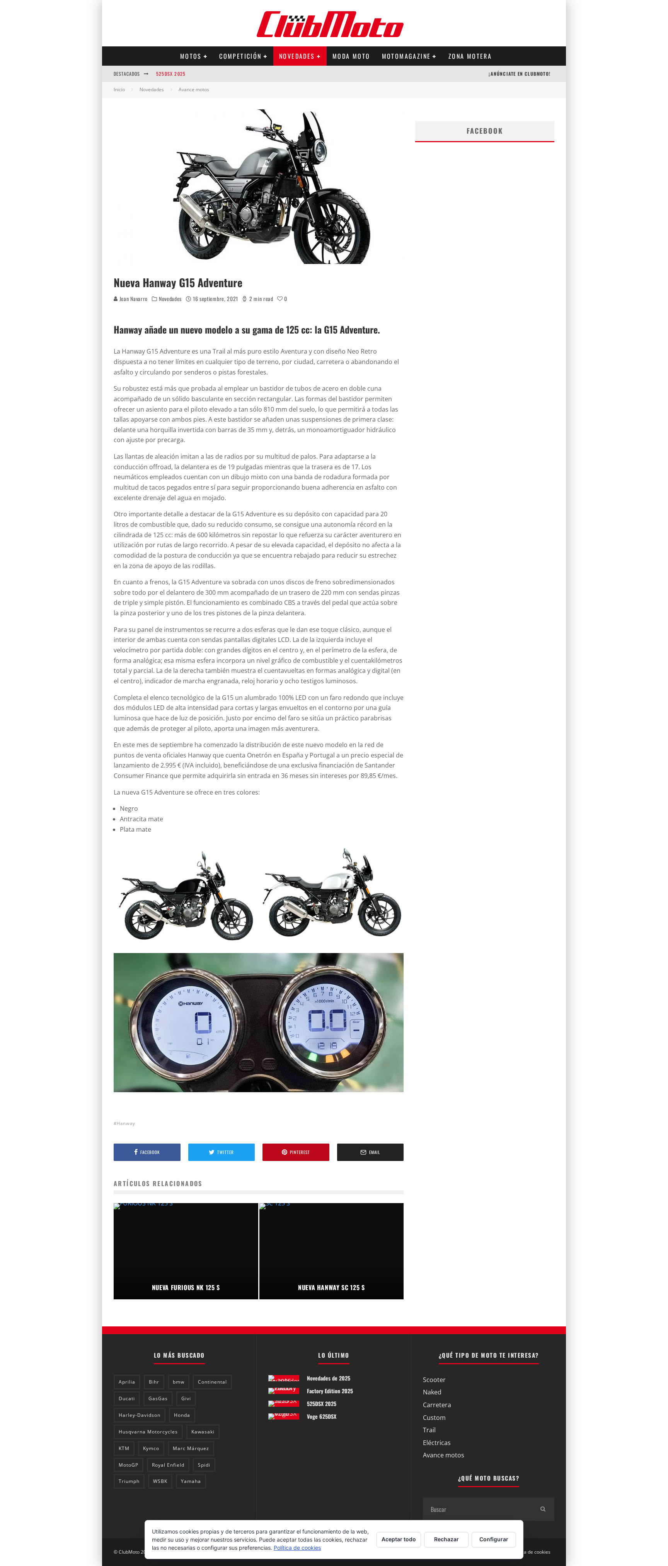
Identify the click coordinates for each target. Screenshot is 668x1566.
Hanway (126, 1123)
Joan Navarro (133, 298)
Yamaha (191, 1481)
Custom (434, 1417)
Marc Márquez (191, 1448)
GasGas (158, 1398)
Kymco (151, 1448)
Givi (186, 1398)
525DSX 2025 (171, 69)
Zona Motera (470, 56)
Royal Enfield (168, 1465)
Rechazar (446, 1539)
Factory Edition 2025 (330, 1391)
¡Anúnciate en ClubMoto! (519, 73)
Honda (182, 1415)
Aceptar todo (399, 1539)
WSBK (160, 1481)
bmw (178, 1382)
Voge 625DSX (321, 1416)
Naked (432, 1392)
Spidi (204, 1465)
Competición (240, 56)
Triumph (129, 1481)
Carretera (437, 1405)
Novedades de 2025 (328, 1378)
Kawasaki (203, 1431)
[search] (542, 1509)
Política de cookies (530, 1552)
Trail (429, 1430)
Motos (191, 56)
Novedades (297, 56)
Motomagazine (406, 56)
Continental (212, 1382)
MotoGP (128, 1465)
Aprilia (127, 1382)
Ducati (127, 1398)
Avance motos (443, 1455)
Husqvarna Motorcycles (148, 1431)
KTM (124, 1448)
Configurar (493, 1539)
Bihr (154, 1382)
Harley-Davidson (139, 1415)
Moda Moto (351, 56)
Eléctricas (437, 1442)
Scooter (434, 1379)
